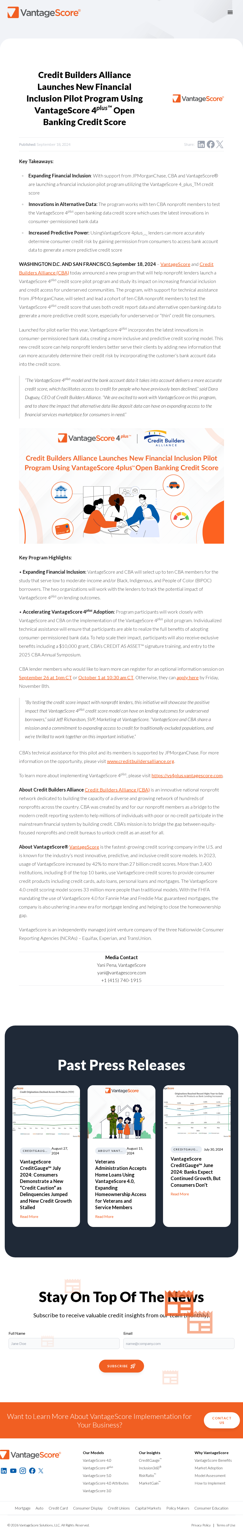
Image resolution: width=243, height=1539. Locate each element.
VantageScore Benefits (213, 1460)
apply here (188, 677)
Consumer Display (88, 1508)
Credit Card (58, 1508)
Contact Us (222, 1420)
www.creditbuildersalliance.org (140, 761)
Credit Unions (119, 1508)
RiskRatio (147, 1475)
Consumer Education (211, 1508)
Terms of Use (225, 1525)
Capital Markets (148, 1508)
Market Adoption (209, 1468)
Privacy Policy (201, 1525)
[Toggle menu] (230, 12)
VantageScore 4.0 (97, 1460)
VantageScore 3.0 (97, 1490)
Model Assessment (210, 1475)
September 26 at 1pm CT (45, 677)
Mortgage (23, 1508)
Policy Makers (177, 1508)
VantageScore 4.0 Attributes (106, 1483)
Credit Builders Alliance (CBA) (117, 789)
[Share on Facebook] (210, 144)
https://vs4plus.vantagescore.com (187, 775)
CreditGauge (150, 1460)
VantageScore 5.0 (97, 1475)
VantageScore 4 (98, 1468)
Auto (39, 1508)
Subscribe (117, 1366)
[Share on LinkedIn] (201, 144)
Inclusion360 (150, 1468)
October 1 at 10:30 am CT (106, 677)
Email (127, 1333)
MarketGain (150, 1483)
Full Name (17, 1333)
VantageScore (175, 264)
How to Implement (210, 1483)
